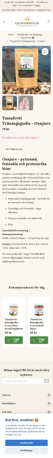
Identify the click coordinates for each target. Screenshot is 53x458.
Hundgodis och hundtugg (29, 34)
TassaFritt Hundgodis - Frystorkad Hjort (37, 324)
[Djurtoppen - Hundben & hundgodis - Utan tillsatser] (27, 21)
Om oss (6, 394)
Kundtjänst (8, 403)
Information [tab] (14, 149)
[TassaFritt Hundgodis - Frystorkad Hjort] (39, 308)
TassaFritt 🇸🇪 (27, 37)
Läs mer (7, 411)
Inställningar (26, 450)
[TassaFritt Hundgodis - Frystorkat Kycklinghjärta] (14, 308)
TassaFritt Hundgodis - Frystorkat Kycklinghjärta (14, 324)
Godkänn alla (26, 443)
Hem (11, 34)
